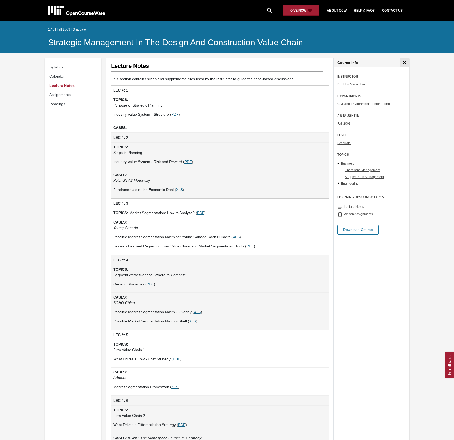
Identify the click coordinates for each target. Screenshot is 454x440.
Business (347, 163)
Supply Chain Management (364, 177)
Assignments (60, 95)
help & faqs (364, 10)
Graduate (344, 143)
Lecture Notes (62, 85)
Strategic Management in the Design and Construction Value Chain (175, 42)
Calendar (57, 76)
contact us (392, 10)
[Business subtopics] (339, 163)
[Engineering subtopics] (339, 183)
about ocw (337, 10)
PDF (175, 114)
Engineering (350, 183)
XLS (179, 190)
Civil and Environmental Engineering (363, 104)
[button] (358, 230)
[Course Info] (404, 62)
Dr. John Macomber (351, 84)
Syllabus (56, 67)
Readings (57, 104)
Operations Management (362, 170)
